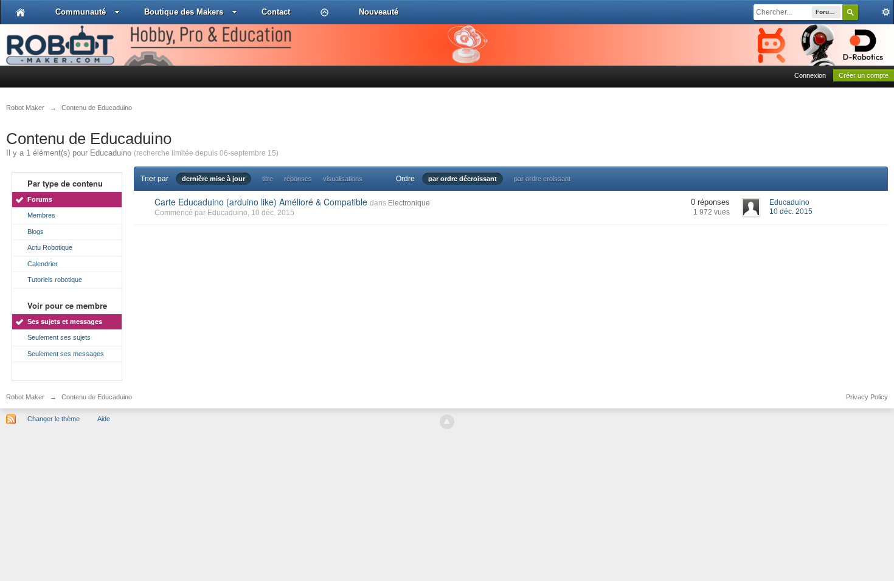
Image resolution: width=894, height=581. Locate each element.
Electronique (409, 203)
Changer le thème (53, 418)
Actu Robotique (49, 247)
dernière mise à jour (213, 178)
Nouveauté (378, 11)
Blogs (35, 231)
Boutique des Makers (183, 11)
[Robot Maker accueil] (20, 12)
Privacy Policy (867, 397)
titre (267, 178)
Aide (103, 418)
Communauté (80, 11)
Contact (276, 11)
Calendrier (42, 263)
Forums (39, 199)
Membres (41, 215)
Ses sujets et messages (64, 321)
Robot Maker (25, 397)
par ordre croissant (542, 178)
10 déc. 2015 (791, 211)
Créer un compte (864, 75)
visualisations (342, 178)
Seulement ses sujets (59, 337)
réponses (298, 178)
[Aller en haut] (447, 421)
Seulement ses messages (65, 353)
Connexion (810, 75)
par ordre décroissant (462, 178)
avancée (876, 12)
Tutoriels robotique (54, 279)
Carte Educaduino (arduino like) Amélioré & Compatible (260, 202)
